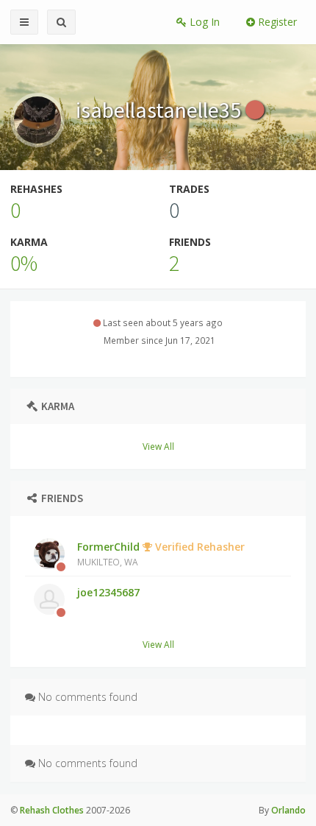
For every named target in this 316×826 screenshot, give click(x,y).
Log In (203, 22)
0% (23, 263)
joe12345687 (108, 592)
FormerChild (161, 554)
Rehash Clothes (52, 810)
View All (158, 446)
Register (276, 22)
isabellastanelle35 (160, 110)
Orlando (288, 810)
